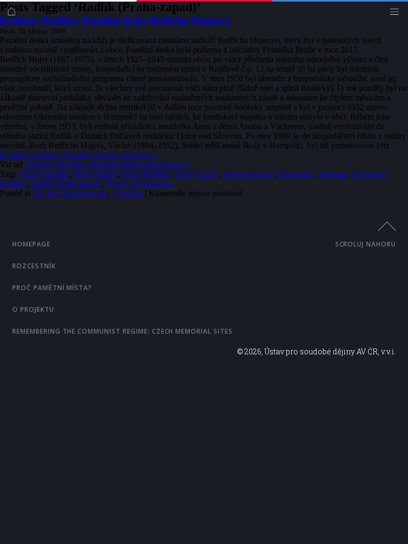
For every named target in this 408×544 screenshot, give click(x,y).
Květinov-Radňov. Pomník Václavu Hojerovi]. (78, 154)
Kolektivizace (85, 193)
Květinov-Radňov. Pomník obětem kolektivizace (107, 164)
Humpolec (296, 173)
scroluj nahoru (365, 244)
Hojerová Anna (249, 173)
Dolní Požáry (96, 173)
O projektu (33, 309)
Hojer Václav (196, 173)
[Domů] (14, 14)
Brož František (45, 173)
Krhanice (333, 173)
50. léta (45, 193)
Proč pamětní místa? (52, 287)
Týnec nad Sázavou (139, 183)
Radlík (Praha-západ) (65, 183)
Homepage (31, 244)
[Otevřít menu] (397, 14)
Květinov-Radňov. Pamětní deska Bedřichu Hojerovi (115, 20)
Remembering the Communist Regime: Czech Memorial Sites (122, 331)
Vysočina (127, 193)
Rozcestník (34, 265)
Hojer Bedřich (146, 173)
